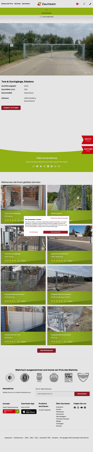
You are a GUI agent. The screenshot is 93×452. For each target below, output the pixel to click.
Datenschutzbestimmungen (59, 218)
